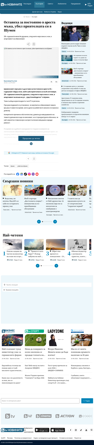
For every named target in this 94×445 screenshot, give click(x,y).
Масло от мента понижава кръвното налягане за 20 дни (80, 352)
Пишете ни (77, 438)
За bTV (3, 438)
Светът (50, 4)
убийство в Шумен (22, 166)
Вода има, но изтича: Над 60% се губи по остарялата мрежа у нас (11, 202)
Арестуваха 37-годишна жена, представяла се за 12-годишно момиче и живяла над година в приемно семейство (75, 101)
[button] (39, 221)
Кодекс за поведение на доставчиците (46, 438)
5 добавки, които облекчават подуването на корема (81, 376)
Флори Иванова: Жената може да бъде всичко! (58, 352)
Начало (28, 17)
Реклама (10, 438)
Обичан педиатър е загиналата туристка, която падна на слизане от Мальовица (79, 254)
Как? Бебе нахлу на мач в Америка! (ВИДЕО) (34, 366)
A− (52, 82)
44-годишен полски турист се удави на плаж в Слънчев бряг (81, 57)
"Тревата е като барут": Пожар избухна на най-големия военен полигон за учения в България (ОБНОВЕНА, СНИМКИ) (36, 254)
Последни (27, 4)
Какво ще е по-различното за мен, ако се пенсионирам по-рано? (12, 380)
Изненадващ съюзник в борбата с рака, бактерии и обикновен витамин (81, 366)
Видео (60, 11)
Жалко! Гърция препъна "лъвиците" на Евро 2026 (34, 376)
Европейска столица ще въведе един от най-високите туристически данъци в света (11, 368)
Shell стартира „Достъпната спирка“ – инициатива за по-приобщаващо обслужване (81, 73)
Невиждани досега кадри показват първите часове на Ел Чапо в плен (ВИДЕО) (73, 46)
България (39, 4)
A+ (56, 82)
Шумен (13, 166)
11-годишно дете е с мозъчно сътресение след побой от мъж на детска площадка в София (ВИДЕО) (73, 88)
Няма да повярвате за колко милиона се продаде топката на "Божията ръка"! (35, 352)
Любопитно (62, 4)
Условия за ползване (66, 438)
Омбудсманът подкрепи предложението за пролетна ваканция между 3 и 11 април (75, 114)
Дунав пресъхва (37, 11)
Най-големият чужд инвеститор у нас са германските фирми (11, 352)
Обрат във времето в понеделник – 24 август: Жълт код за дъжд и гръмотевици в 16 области (57, 254)
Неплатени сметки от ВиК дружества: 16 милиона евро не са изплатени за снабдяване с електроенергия (55, 204)
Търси (87, 401)
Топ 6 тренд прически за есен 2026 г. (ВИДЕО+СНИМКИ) (57, 368)
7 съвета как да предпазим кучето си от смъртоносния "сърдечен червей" (76, 202)
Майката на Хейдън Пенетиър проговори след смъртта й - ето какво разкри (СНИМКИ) (58, 380)
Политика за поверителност (23, 438)
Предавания (76, 4)
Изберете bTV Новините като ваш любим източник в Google (32, 153)
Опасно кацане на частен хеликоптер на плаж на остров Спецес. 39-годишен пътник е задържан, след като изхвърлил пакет (15, 254)
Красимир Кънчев (10, 81)
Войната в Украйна (50, 11)
